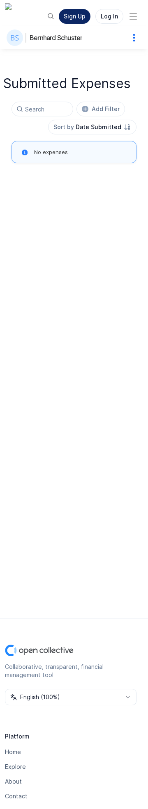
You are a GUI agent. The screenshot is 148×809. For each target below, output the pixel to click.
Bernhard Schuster (56, 38)
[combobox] (92, 127)
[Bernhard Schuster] (16, 38)
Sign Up (75, 16)
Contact (16, 796)
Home (13, 751)
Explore (15, 766)
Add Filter (106, 108)
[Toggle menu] (133, 16)
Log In (109, 16)
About (13, 781)
